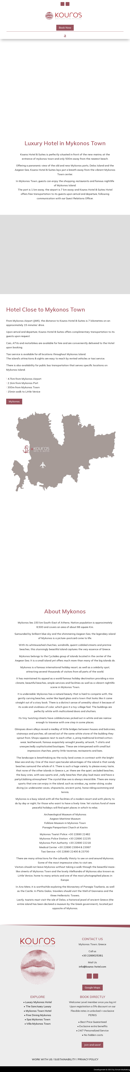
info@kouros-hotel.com (92, 966)
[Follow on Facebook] (62, 4)
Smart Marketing (122, 1069)
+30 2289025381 (92, 955)
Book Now (65, 27)
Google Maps (92, 987)
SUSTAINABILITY (65, 1059)
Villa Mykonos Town (38, 1023)
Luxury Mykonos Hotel (38, 1002)
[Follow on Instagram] (67, 4)
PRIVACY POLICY (88, 1059)
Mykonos (14, 401)
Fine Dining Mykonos (38, 1015)
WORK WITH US (42, 1059)
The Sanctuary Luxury (38, 1006)
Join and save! (92, 1044)
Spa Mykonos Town (38, 1019)
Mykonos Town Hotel (38, 1010)
